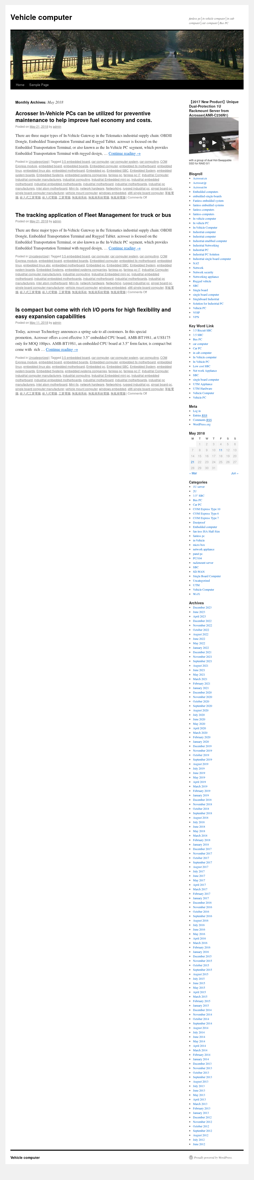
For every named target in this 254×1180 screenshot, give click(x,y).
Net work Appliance (205, 370)
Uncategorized (39, 161)
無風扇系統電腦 (98, 197)
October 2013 (201, 1072)
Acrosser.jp (199, 183)
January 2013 (201, 1113)
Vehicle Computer (203, 393)
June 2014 (199, 1037)
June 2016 (199, 929)
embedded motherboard (68, 170)
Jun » (235, 473)
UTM (196, 585)
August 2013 (200, 1081)
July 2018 (199, 822)
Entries (200, 415)
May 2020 (199, 724)
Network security (203, 272)
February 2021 (201, 683)
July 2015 (199, 978)
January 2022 (201, 648)
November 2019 (202, 750)
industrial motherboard (98, 184)
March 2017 (200, 889)
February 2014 (201, 1055)
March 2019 (200, 786)
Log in (197, 411)
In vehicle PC (201, 223)
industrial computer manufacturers (38, 179)
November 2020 (202, 697)
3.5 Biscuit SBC (202, 330)
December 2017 (202, 849)
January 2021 (201, 688)
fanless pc (115, 175)
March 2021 (200, 679)
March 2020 (200, 732)
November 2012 (202, 1122)
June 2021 (199, 670)
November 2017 (202, 853)
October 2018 (201, 809)
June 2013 (199, 1090)
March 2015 (200, 996)
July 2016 (199, 925)
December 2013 (202, 1063)
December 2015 (202, 956)
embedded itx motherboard (137, 166)
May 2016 (199, 934)
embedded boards (76, 166)
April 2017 (199, 885)
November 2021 (202, 656)
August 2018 (200, 817)
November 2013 (202, 1068)
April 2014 (199, 1046)
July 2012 (199, 1139)
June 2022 (199, 639)
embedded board (50, 166)
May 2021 (199, 674)
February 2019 (201, 791)
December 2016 (202, 902)
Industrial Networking (206, 245)
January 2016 (201, 952)
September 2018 (202, 813)
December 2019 (202, 746)
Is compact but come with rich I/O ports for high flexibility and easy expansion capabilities (93, 313)
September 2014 (202, 1023)
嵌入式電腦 (49, 197)
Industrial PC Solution (206, 254)
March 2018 (200, 835)
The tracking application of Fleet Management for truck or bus (93, 214)
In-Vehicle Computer (205, 227)
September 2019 (202, 759)
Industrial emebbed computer (210, 241)
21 (192, 462)
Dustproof (199, 522)
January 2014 (201, 1059)
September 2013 (202, 1077)
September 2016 (202, 916)
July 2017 (199, 871)
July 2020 (199, 715)
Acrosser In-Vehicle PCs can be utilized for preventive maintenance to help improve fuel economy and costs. (83, 116)
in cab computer (202, 353)
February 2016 (201, 947)
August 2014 (200, 1028)
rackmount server (203, 563)
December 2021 (202, 652)
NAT (196, 263)
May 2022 (199, 643)
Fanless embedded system (208, 201)
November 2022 (202, 625)
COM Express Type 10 (206, 509)
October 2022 (201, 630)
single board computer (206, 294)
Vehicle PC (199, 308)
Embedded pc (95, 170)
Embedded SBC (117, 170)
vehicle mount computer (81, 193)
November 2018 (202, 804)
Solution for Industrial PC (208, 303)
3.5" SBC (198, 495)
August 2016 (200, 920)
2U (195, 491)
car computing (149, 161)
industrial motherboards (131, 184)
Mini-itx (74, 188)
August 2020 (200, 710)
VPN (196, 317)
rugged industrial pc (136, 188)
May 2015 (199, 987)
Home (20, 84)
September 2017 (202, 862)
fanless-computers (203, 209)
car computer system (124, 161)
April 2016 (199, 938)
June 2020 (199, 719)
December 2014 (202, 1010)
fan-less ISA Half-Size (206, 531)
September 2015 (202, 970)
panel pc (198, 554)
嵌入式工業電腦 (30, 197)
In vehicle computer (204, 218)
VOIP (196, 312)
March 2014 (200, 1050)
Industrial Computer (155, 175)
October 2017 (201, 858)
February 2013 (201, 1108)
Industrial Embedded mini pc (111, 179)
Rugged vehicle (202, 281)
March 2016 (200, 943)
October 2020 (201, 701)
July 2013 (199, 1086)
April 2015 (199, 992)
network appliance (203, 549)
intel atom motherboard (51, 188)
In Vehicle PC (201, 362)
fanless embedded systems (208, 205)
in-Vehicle (199, 540)
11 (220, 450)
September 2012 (202, 1131)
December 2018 (202, 800)
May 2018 (199, 831)
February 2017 (201, 893)
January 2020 (201, 741)
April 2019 (199, 782)
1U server (199, 486)
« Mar (193, 473)
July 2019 (199, 768)
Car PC (197, 348)
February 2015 (201, 1001)
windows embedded (112, 193)
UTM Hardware (202, 388)
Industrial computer (204, 232)
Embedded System (143, 170)
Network (198, 268)
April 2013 (199, 1099)
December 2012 (202, 1117)
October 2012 (201, 1126)
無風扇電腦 (118, 197)
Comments (202, 420)
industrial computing (76, 179)
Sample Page (39, 84)
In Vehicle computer (205, 357)
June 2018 (199, 826)
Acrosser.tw (200, 187)
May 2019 (199, 777)
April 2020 (199, 728)
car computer (100, 161)
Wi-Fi (196, 594)
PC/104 (197, 558)
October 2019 (201, 755)
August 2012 (200, 1135)
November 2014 (202, 1014)
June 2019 (199, 773)
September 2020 (202, 706)
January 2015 (201, 1005)
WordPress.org (202, 424)
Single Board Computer (207, 576)
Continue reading (125, 153)
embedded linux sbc (37, 170)
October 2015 (201, 965)
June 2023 (199, 612)
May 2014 (199, 1041)
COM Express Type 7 (206, 518)
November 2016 (202, 907)
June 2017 (199, 876)
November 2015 (202, 961)
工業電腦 (64, 197)
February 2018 (201, 840)
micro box (199, 545)
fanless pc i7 (132, 175)
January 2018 (201, 844)
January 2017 (201, 898)
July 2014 (199, 1032)
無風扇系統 (79, 197)
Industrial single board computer (212, 259)
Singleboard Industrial (206, 299)
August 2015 (200, 974)
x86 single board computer (145, 193)
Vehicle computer (41, 16)
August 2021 (200, 665)
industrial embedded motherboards (58, 184)
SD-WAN (199, 571)
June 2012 (199, 1144)
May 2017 (199, 880)
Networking (113, 188)
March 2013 (200, 1104)
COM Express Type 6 (206, 513)
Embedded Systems (50, 175)
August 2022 (200, 634)
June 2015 (199, 983)
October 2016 (201, 911)
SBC (196, 285)
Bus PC (197, 339)
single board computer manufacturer (39, 193)
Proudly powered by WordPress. (213, 1157)
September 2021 (202, 661)
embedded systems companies (86, 175)
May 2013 (199, 1095)
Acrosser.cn (200, 178)
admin (57, 126)
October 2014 (201, 1019)
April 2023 (199, 616)
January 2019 (201, 795)
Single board (200, 290)
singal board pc (161, 188)
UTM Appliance (202, 384)
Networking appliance (206, 277)
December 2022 (202, 621)
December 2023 (202, 607)
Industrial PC (201, 250)
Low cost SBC (201, 366)
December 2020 (202, 692)
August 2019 (200, 764)
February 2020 (201, 737)
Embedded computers (205, 192)
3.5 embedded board (76, 161)
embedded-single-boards (207, 196)
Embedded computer (104, 166)
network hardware (92, 188)
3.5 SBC (198, 335)
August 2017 (200, 867)
